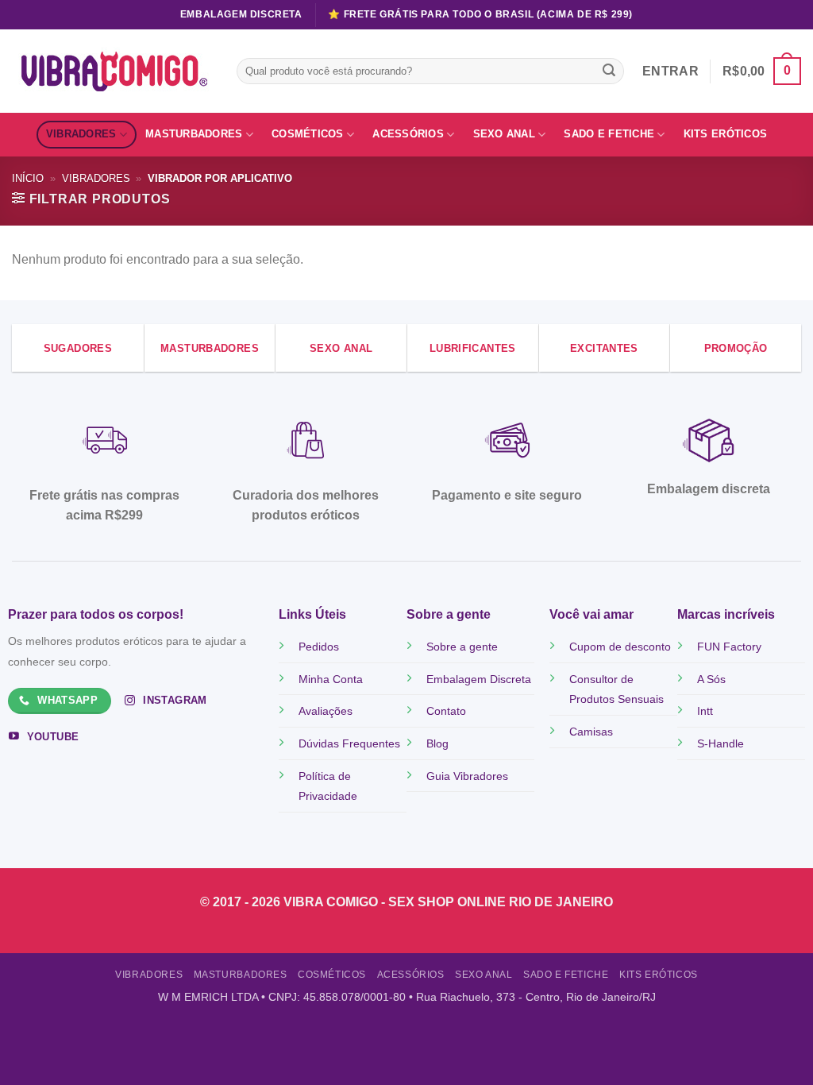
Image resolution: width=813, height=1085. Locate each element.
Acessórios (408, 134)
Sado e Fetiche (609, 134)
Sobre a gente (462, 646)
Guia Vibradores (467, 776)
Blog (437, 743)
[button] (761, 71)
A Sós (711, 679)
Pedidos (319, 646)
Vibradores (81, 134)
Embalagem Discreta (478, 679)
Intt (705, 711)
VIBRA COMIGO (332, 902)
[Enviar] (608, 71)
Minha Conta (331, 679)
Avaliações (326, 711)
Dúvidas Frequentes (349, 743)
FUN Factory (729, 646)
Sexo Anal (504, 134)
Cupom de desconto (620, 646)
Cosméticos (308, 134)
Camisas (591, 731)
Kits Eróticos (725, 134)
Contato (446, 711)
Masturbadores (193, 134)
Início (28, 178)
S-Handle (720, 743)
